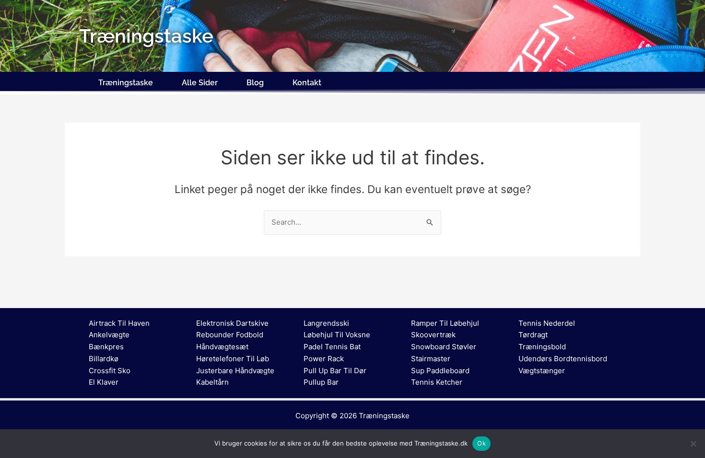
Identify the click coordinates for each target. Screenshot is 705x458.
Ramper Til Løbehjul (445, 323)
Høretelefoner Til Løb (232, 358)
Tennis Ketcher (436, 382)
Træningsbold (542, 346)
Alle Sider (200, 82)
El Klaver (103, 382)
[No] (693, 443)
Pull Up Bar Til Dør (335, 370)
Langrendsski (326, 323)
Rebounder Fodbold (229, 334)
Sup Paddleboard (440, 370)
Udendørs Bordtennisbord (562, 358)
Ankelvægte (109, 334)
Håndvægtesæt (222, 346)
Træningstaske (125, 82)
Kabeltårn (212, 382)
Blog (255, 82)
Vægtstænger (541, 370)
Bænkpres (106, 346)
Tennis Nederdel (546, 323)
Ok (481, 443)
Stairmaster (430, 358)
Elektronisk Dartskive (232, 323)
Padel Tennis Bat (332, 346)
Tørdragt (533, 334)
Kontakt (307, 82)
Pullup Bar (321, 382)
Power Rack (324, 358)
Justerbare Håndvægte (235, 370)
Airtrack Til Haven (119, 323)
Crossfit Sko (109, 370)
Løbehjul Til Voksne (337, 334)
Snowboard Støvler (443, 346)
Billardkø (103, 358)
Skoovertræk (433, 334)
